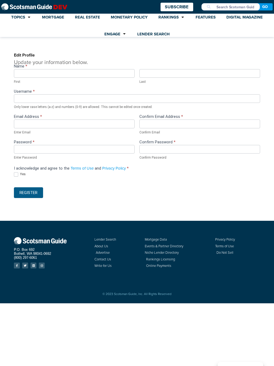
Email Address (28, 117)
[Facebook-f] (17, 265)
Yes (22, 174)
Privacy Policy (114, 168)
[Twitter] (25, 265)
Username (24, 91)
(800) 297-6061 (25, 258)
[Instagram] (42, 265)
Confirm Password (157, 142)
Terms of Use (82, 168)
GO (265, 7)
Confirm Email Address (161, 117)
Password (24, 142)
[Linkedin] (33, 265)
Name (20, 66)
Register (28, 192)
